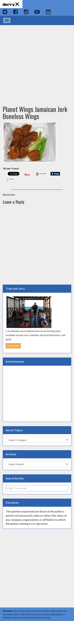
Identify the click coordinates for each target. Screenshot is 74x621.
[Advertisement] (37, 62)
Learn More (13, 345)
